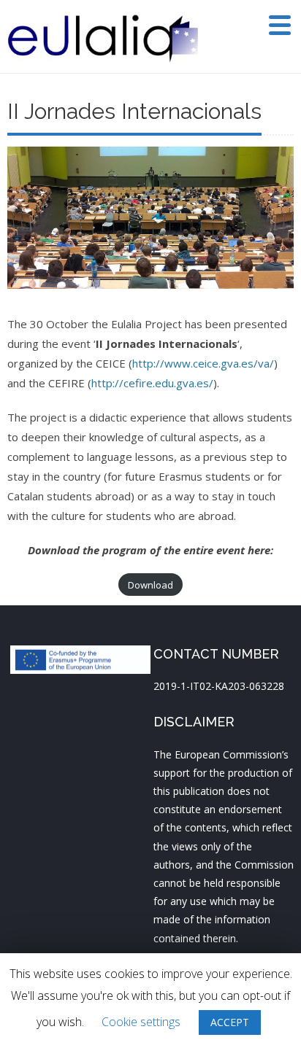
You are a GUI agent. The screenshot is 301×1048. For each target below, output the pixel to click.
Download (150, 584)
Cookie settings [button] (141, 1022)
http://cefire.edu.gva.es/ (152, 383)
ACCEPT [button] (229, 1022)
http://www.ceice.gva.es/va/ (203, 363)
